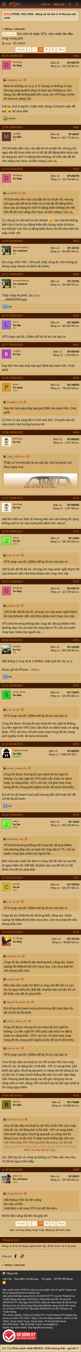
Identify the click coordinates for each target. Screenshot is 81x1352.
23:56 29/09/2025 (12, 531)
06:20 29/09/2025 (12, 55)
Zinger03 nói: (15, 1193)
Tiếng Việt (11, 1273)
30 (46, 49)
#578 (76, 931)
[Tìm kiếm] (76, 4)
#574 (76, 685)
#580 (76, 1169)
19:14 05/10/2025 (12, 931)
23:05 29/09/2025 (12, 432)
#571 (76, 531)
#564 (76, 241)
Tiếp (60, 49)
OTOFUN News (63, 1278)
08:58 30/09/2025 (12, 640)
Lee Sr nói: (13, 555)
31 (52, 49)
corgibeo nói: (15, 79)
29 (40, 49)
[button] (4, 4)
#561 (76, 55)
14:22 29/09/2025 (12, 274)
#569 (76, 432)
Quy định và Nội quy (26, 1278)
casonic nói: (14, 956)
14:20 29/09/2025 (12, 241)
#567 (76, 344)
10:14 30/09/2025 (12, 744)
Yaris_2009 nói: (16, 456)
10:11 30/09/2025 (12, 685)
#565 (76, 274)
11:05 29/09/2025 (12, 127)
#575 (76, 744)
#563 (76, 168)
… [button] (34, 49)
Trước (21, 49)
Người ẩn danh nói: (18, 1002)
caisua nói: (13, 605)
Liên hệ (7, 1278)
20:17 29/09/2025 (12, 344)
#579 (76, 1095)
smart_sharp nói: (17, 768)
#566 (76, 315)
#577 (76, 877)
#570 (76, 497)
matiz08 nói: (14, 193)
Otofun (35, 669)
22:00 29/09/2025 (12, 377)
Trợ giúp (46, 1278)
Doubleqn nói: (15, 839)
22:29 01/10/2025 (12, 877)
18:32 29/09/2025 (12, 315)
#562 (76, 127)
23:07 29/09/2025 (12, 497)
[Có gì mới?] (69, 4)
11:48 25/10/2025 (12, 1169)
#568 (76, 377)
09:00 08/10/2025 (12, 1095)
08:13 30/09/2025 (12, 581)
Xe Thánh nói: (15, 1119)
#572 (76, 581)
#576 (76, 814)
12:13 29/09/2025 (12, 168)
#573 (76, 640)
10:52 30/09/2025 (12, 814)
